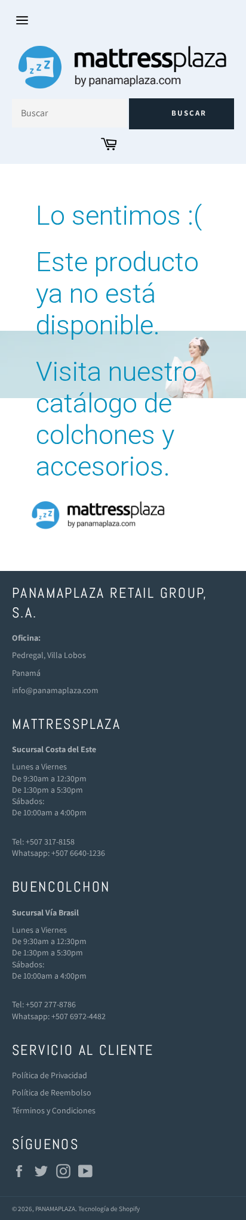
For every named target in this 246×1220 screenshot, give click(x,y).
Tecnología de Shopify (109, 1209)
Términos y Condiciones (54, 1110)
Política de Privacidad (49, 1075)
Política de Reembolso (51, 1092)
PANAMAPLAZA (55, 1209)
